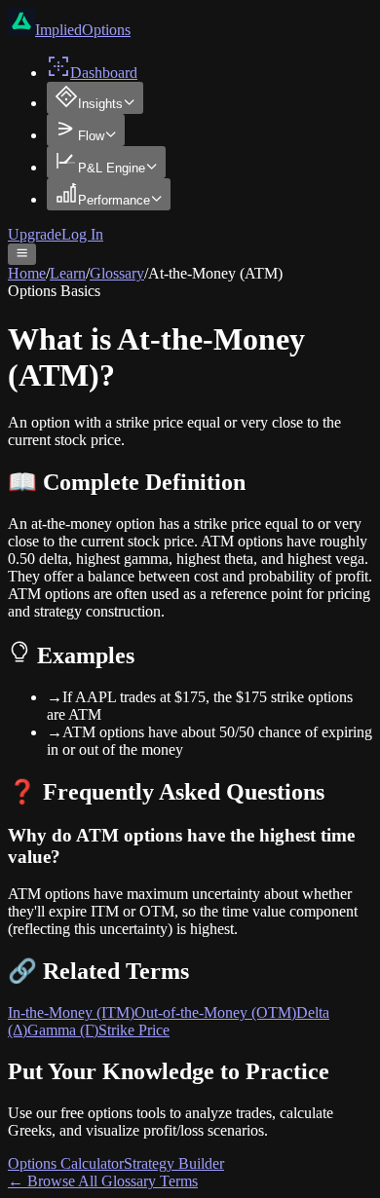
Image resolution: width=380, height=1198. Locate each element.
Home (27, 273)
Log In (82, 234)
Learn (68, 273)
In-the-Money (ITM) (71, 1012)
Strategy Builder (174, 1163)
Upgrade (34, 234)
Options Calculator (66, 1163)
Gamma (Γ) (62, 1030)
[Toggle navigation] (22, 254)
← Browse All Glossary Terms (103, 1181)
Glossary (117, 273)
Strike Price (134, 1030)
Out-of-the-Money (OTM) (215, 1012)
